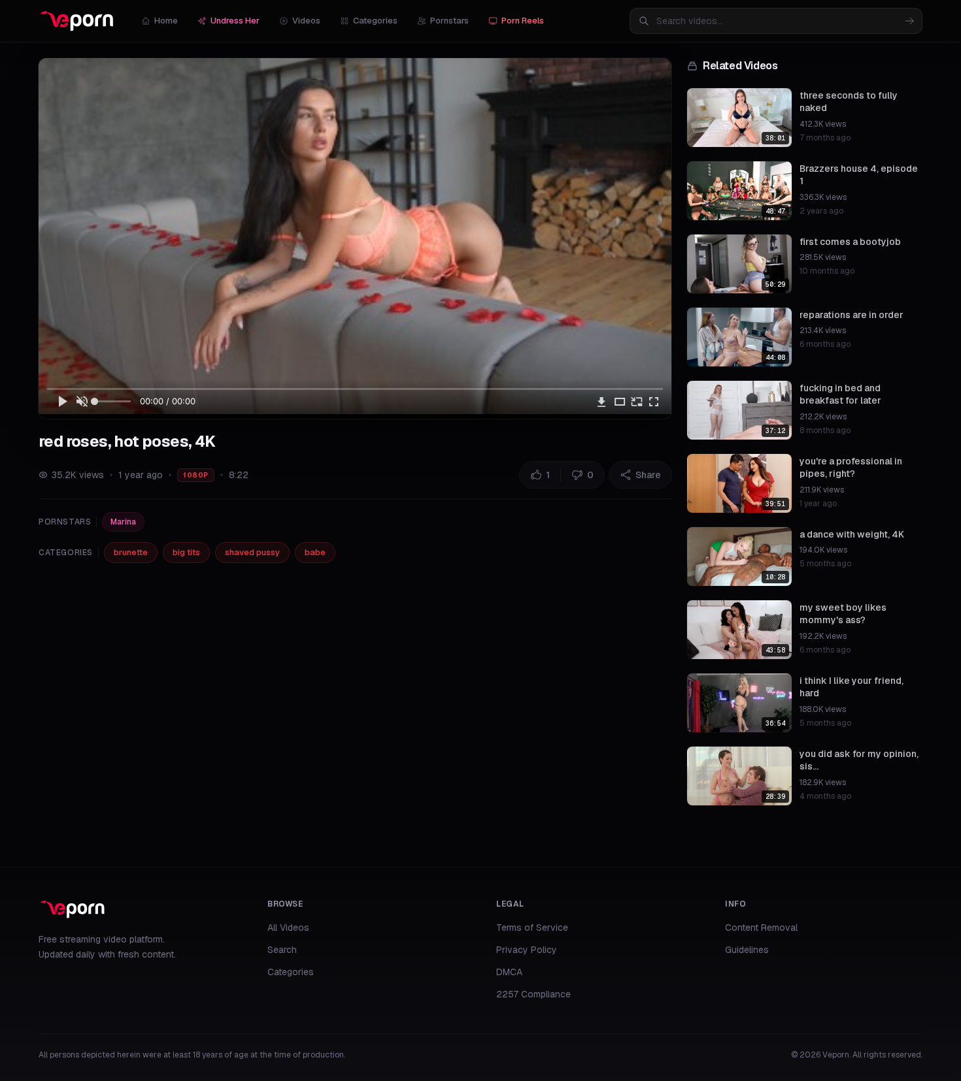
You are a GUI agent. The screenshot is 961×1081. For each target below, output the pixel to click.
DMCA (509, 972)
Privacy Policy (526, 950)
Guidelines (747, 950)
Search (282, 950)
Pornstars (449, 20)
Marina (123, 522)
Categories (375, 20)
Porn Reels (522, 20)
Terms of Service (532, 927)
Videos (306, 20)
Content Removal (761, 927)
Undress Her (235, 20)
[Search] (909, 21)
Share (648, 475)
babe (315, 552)
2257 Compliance (533, 994)
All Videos (288, 927)
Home (166, 20)
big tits (186, 552)
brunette (131, 552)
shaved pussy (252, 552)
